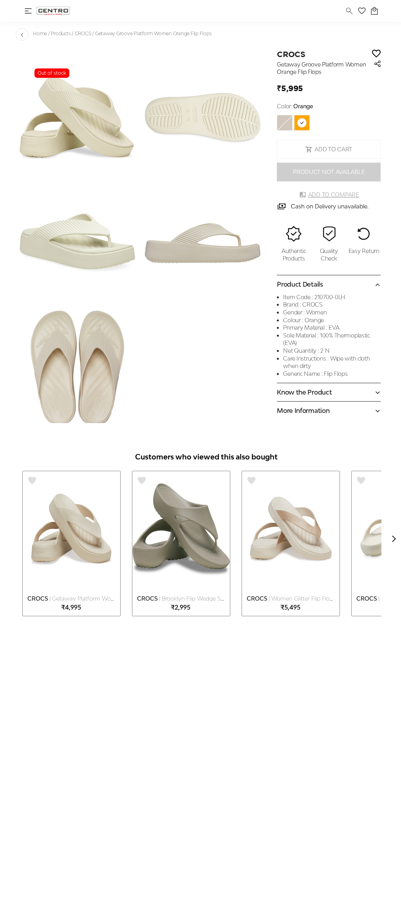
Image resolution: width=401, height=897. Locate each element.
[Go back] (22, 34)
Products (60, 33)
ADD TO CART (333, 149)
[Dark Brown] (285, 123)
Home (40, 33)
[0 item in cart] (374, 11)
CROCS (83, 33)
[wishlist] (362, 11)
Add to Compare (333, 194)
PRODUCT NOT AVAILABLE (329, 172)
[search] (349, 11)
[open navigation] (28, 11)
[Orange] (302, 123)
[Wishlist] (376, 54)
